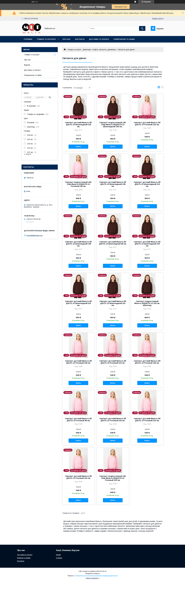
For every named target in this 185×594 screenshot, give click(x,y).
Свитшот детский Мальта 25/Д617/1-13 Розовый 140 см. (147, 362)
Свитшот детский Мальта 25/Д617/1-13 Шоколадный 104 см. (147, 244)
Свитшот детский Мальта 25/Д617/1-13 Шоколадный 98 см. (112, 243)
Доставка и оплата (24, 555)
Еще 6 (28, 154)
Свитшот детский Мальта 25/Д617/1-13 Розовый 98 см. (78, 420)
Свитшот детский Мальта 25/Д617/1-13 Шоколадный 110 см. (78, 303)
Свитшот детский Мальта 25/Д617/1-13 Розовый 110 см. (147, 420)
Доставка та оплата (99, 39)
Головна (28, 39)
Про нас (66, 39)
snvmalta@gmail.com (34, 235)
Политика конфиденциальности (106, 576)
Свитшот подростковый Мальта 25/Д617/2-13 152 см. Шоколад (147, 303)
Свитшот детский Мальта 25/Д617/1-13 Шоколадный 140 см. (78, 244)
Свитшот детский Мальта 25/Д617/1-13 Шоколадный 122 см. (78, 125)
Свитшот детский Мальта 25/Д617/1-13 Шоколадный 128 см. (112, 184)
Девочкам (87, 50)
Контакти (79, 39)
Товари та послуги (46, 39)
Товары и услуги (74, 50)
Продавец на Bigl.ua (92, 573)
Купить (78, 146)
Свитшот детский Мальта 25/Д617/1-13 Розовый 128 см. (78, 362)
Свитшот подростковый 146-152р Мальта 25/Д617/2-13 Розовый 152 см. (112, 478)
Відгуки (27, 65)
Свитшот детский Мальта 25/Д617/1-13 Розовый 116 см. (78, 477)
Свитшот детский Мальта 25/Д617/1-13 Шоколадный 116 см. (112, 303)
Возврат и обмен (23, 558)
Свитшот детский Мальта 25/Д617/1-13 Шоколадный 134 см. (147, 184)
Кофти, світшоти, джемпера (104, 50)
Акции (58, 555)
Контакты (20, 561)
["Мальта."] (32, 33)
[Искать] (142, 28)
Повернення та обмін (124, 39)
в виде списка (162, 87)
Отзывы (59, 558)
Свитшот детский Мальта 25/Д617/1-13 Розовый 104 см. (112, 420)
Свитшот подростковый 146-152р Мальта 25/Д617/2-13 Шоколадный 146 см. (112, 125)
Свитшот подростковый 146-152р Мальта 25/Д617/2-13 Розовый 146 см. (78, 184)
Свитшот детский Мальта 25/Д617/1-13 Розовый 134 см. (112, 362)
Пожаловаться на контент (84, 576)
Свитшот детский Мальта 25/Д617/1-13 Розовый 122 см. (147, 124)
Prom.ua (103, 571)
